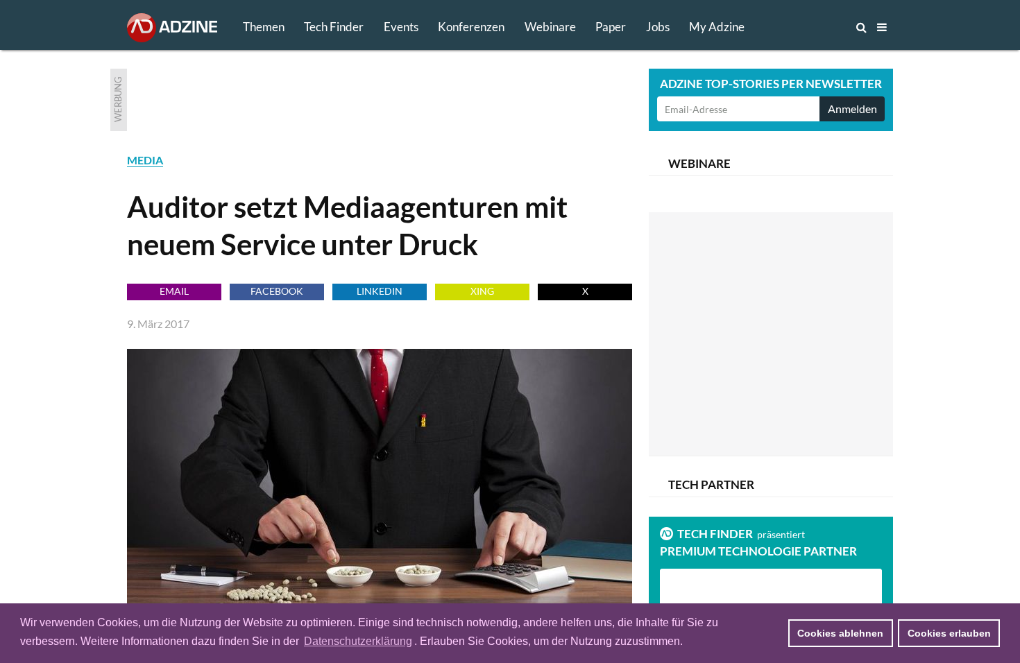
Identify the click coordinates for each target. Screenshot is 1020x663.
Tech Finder (334, 26)
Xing (482, 291)
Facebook (276, 291)
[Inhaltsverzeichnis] (882, 27)
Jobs (658, 26)
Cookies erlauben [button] (949, 633)
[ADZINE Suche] (815, 27)
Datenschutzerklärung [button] (358, 641)
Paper (610, 26)
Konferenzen (471, 26)
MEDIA (145, 159)
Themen (263, 26)
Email (174, 291)
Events (401, 26)
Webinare (550, 26)
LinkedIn (379, 291)
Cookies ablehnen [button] (840, 633)
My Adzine (717, 26)
